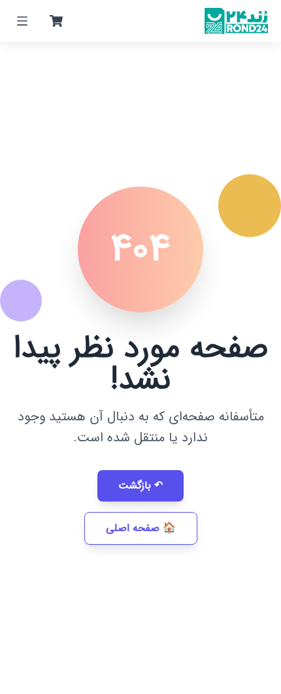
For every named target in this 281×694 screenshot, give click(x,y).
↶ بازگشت (140, 485)
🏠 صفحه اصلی (141, 528)
